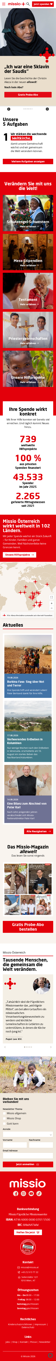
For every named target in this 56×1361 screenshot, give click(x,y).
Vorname (7, 1140)
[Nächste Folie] (47, 109)
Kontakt (24, 1341)
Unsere (10, 119)
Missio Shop (14, 1118)
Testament (28, 299)
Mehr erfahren (28, 226)
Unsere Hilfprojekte (28, 377)
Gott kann (13, 1123)
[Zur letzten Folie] (8, 109)
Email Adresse (10, 1150)
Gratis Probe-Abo (28, 94)
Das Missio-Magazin (28, 847)
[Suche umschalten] (28, 4)
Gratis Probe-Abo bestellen (28, 927)
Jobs (8, 1341)
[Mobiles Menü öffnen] (3, 4)
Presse (33, 1341)
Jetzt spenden (41, 4)
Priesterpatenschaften (28, 338)
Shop (14, 1341)
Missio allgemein (16, 1113)
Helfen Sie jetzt (25, 1232)
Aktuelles (13, 625)
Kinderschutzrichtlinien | (21, 1324)
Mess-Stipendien (28, 260)
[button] (5, 1047)
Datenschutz (28, 1327)
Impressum (40, 1324)
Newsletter (44, 1341)
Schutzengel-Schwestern (28, 221)
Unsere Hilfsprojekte (17, 554)
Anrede (6, 1129)
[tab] (24, 108)
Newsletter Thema (12, 1109)
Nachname (34, 1140)
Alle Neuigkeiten (37, 831)
